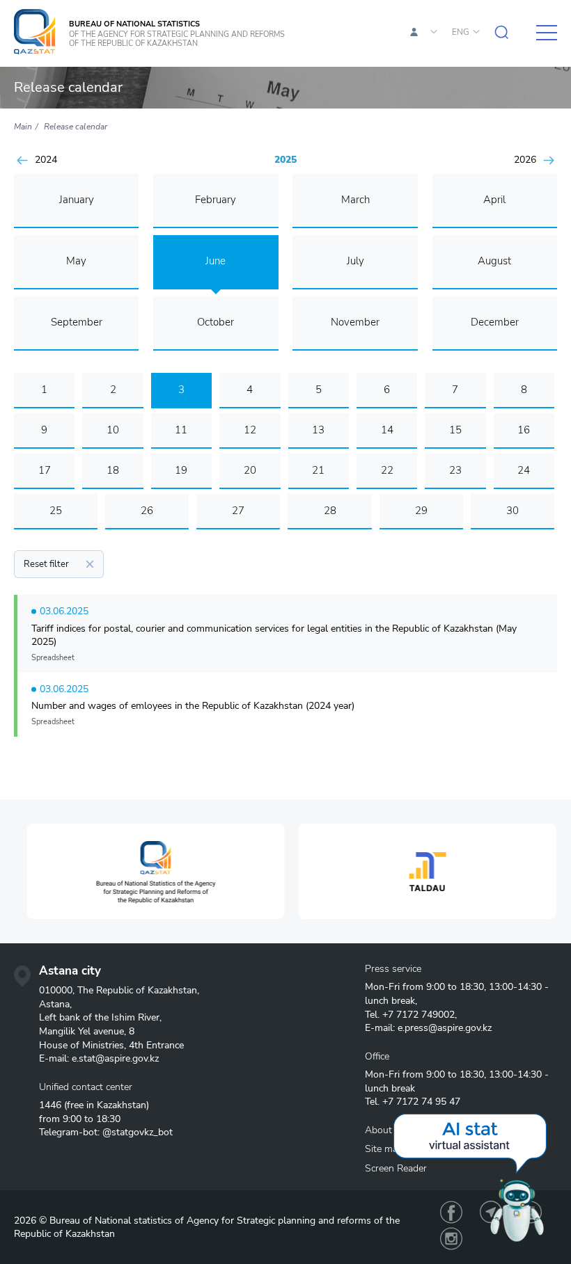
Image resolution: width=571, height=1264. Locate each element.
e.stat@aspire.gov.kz (115, 1058)
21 (318, 470)
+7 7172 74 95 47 (421, 1101)
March (355, 200)
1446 (50, 1105)
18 (113, 470)
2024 (46, 160)
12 (250, 430)
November (355, 322)
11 (181, 430)
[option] (150, 871)
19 (181, 470)
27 (238, 511)
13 (318, 430)
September (76, 322)
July (355, 261)
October (215, 322)
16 (523, 430)
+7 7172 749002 (418, 1014)
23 (455, 470)
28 (330, 511)
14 (387, 430)
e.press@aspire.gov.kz (445, 1027)
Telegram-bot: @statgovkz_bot (106, 1132)
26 (147, 511)
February (215, 200)
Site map (384, 1148)
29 (421, 511)
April (494, 200)
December (495, 322)
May (76, 261)
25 (55, 511)
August (494, 261)
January (76, 200)
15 (455, 430)
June (215, 261)
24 (523, 470)
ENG (460, 32)
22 (387, 470)
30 (512, 511)
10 (113, 430)
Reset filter (46, 564)
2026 (525, 160)
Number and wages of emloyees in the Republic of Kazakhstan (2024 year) (192, 705)
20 (250, 470)
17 (44, 470)
